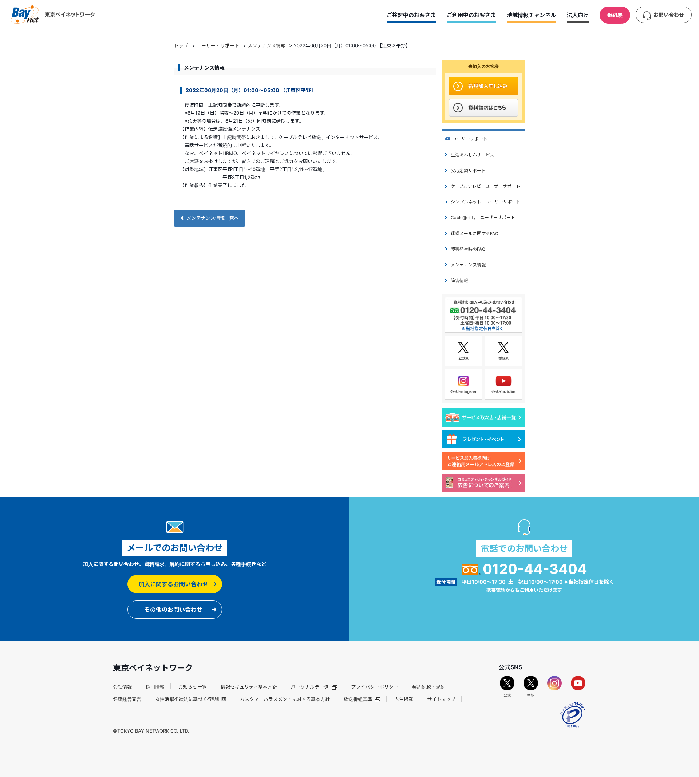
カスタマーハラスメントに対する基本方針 (285, 699)
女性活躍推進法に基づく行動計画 (190, 699)
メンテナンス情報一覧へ (213, 218)
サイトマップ (441, 699)
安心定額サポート (468, 170)
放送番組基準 (358, 699)
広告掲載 (403, 699)
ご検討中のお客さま (411, 15)
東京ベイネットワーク (53, 14)
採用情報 (155, 687)
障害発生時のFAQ (468, 249)
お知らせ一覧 (192, 687)
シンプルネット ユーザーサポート (486, 202)
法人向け (578, 15)
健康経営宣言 (127, 699)
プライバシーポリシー (374, 687)
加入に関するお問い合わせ (173, 584)
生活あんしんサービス (472, 155)
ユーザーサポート (470, 139)
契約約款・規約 (428, 687)
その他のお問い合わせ (173, 609)
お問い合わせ (668, 15)
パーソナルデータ (310, 687)
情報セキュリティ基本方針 (249, 687)
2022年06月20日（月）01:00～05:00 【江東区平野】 (251, 90)
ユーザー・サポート (218, 45)
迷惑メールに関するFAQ (474, 233)
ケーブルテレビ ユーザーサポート (485, 186)
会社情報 (122, 687)
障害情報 (459, 280)
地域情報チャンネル (531, 15)
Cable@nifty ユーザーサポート (483, 217)
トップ (181, 45)
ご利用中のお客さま (471, 15)
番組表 (615, 15)
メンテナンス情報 (266, 45)
